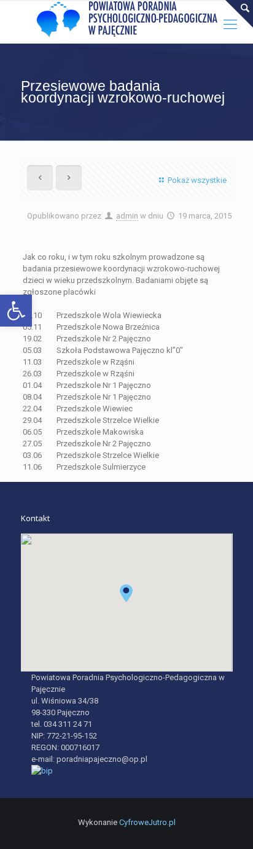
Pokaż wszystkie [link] (197, 180)
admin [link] (127, 215)
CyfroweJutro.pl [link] (147, 822)
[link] (16, 311)
